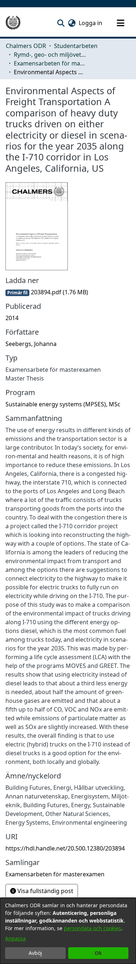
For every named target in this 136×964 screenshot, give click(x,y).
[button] (60, 23)
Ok (98, 952)
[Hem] (13, 23)
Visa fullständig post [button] (44, 891)
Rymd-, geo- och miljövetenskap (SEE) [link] (50, 55)
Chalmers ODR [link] (26, 46)
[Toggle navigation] (120, 23)
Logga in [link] (91, 23)
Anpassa (15, 938)
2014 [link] (11, 318)
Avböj (35, 952)
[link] (46, 292)
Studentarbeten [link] (76, 46)
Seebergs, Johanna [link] (31, 344)
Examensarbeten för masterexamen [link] (50, 63)
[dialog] (68, 931)
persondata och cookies (92, 928)
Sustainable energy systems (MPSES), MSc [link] (62, 404)
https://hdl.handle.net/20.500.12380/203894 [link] (65, 848)
